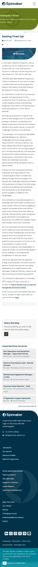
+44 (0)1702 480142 (11, 432)
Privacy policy (16, 541)
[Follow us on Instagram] (15, 533)
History (5, 510)
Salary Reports (8, 486)
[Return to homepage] (12, 4)
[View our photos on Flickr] (29, 533)
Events (5, 521)
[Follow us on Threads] (24, 533)
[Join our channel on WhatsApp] (11, 533)
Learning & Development (12, 490)
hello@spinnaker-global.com (15, 435)
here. (17, 297)
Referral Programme (11, 459)
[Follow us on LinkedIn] (6, 533)
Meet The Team (9, 502)
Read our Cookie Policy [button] (16, 563)
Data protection (8, 545)
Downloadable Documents (13, 517)
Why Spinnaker (8, 479)
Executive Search (9, 475)
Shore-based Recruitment (13, 471)
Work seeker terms (20, 545)
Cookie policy (7, 541)
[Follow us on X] (20, 533)
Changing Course (10, 514)
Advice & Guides (9, 455)
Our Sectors (7, 451)
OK (5, 563)
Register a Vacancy (10, 482)
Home (25, 32)
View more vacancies (26, 406)
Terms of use (26, 541)
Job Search (7, 448)
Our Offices (7, 506)
